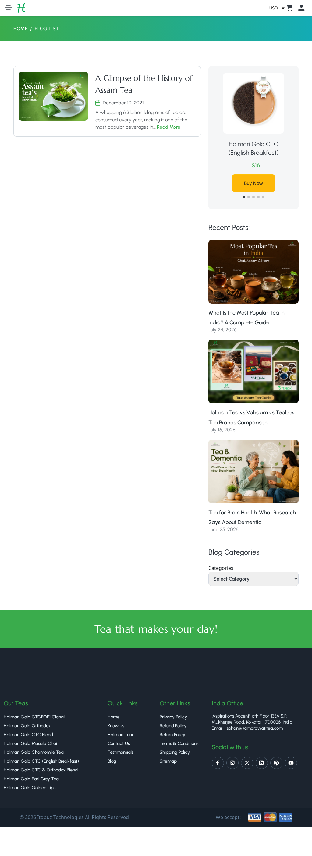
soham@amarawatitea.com (255, 728)
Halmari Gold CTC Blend (28, 734)
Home (20, 28)
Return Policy (172, 734)
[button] (244, 197)
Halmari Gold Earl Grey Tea (31, 779)
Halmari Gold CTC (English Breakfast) (253, 148)
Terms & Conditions (179, 743)
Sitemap (168, 761)
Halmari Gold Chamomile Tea (34, 752)
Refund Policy (173, 725)
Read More (168, 127)
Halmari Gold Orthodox (27, 725)
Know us (116, 725)
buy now (253, 183)
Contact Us (119, 743)
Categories (220, 568)
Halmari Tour (120, 734)
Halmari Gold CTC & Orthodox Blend (41, 770)
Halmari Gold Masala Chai (30, 743)
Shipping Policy (175, 752)
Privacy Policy (173, 717)
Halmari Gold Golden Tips (29, 787)
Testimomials (120, 752)
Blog (112, 761)
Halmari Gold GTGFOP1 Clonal (34, 717)
